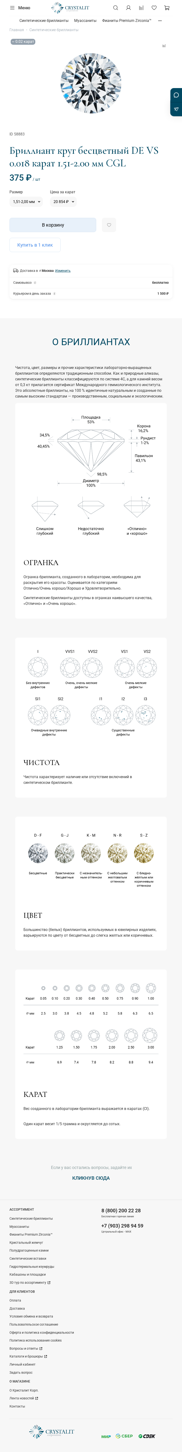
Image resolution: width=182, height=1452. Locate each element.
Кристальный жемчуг (26, 1243)
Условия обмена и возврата (31, 1316)
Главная (16, 30)
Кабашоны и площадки (27, 1275)
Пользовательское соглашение (33, 1325)
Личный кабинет (22, 1364)
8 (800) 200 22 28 (121, 1210)
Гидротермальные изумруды (31, 1267)
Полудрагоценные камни (29, 1250)
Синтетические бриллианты (43, 20)
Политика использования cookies (35, 1340)
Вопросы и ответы (24, 1349)
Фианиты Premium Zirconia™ (126, 20)
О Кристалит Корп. (24, 1390)
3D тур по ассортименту (28, 1283)
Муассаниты (85, 20)
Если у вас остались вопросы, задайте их (91, 1167)
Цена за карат (62, 192)
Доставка (17, 1309)
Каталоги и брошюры (26, 1356)
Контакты (17, 1406)
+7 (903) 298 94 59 (122, 1226)
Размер (16, 192)
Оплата (15, 1300)
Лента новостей (22, 1398)
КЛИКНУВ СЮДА (91, 1178)
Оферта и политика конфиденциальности (41, 1333)
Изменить (63, 271)
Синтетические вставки (27, 1259)
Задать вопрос (20, 1373)
